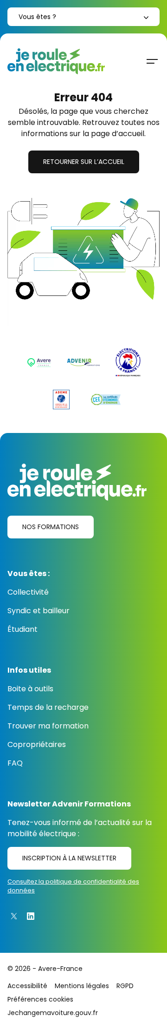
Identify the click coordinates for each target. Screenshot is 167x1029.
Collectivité (28, 592)
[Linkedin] (30, 916)
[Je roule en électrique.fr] (56, 61)
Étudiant (22, 629)
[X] (13, 916)
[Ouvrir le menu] (152, 61)
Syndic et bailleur (38, 610)
